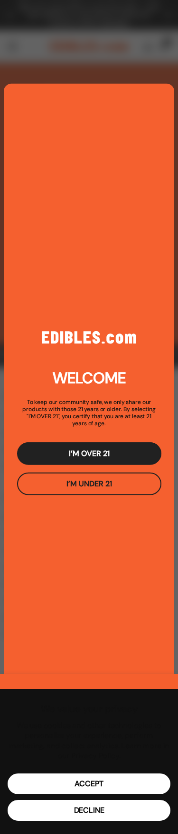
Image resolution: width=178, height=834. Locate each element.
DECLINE (89, 810)
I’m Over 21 (89, 453)
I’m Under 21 (89, 484)
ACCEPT (89, 784)
